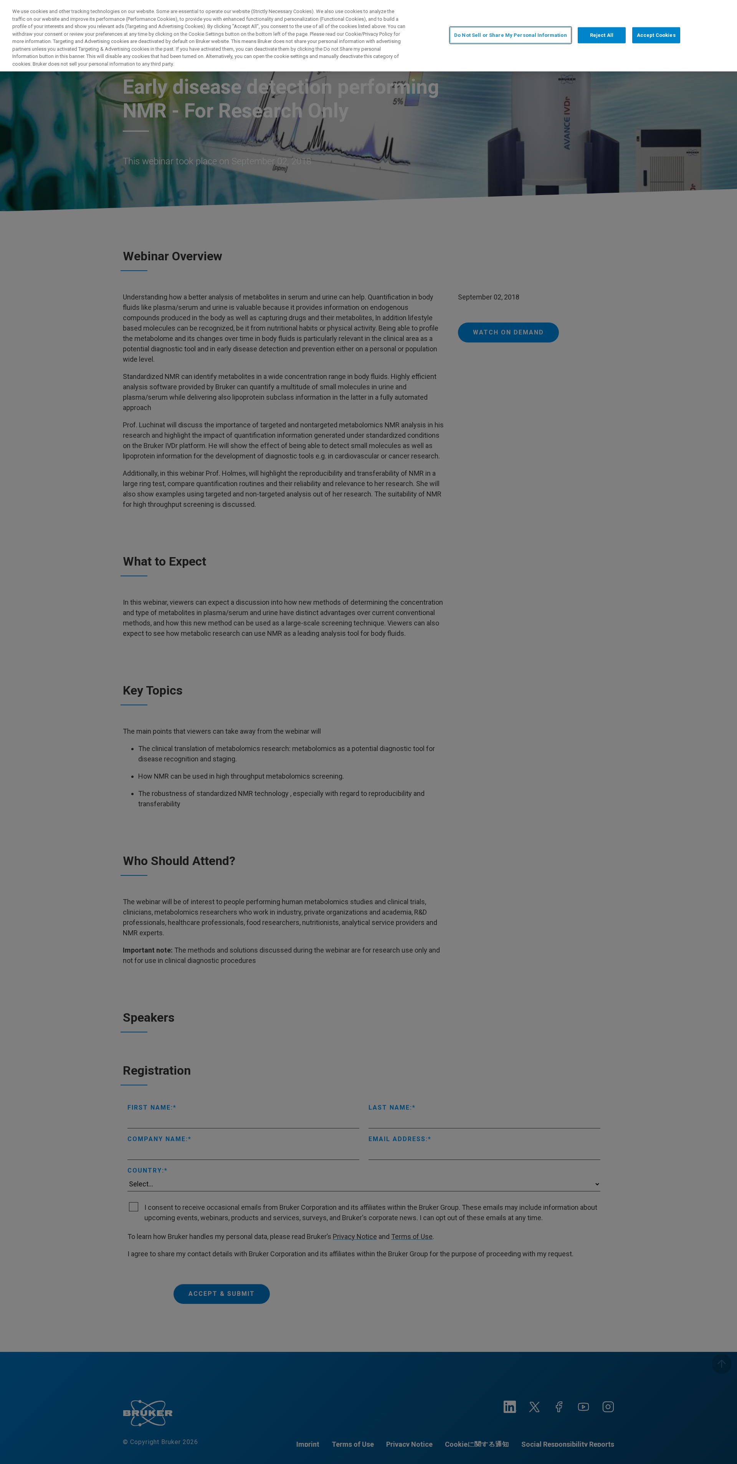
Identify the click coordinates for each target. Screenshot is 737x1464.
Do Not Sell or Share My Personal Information (510, 35)
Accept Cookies (656, 35)
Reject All (601, 35)
